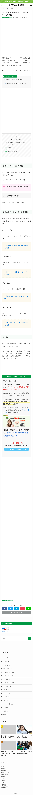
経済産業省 (3, 770)
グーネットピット (5, 772)
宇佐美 (5, 711)
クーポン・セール (8, 675)
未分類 (5, 714)
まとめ (8, 154)
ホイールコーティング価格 (13, 140)
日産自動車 (3, 788)
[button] (4, 608)
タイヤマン (6, 679)
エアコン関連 (6, 658)
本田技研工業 (4, 786)
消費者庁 (3, 768)
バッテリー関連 (7, 700)
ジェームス (11, 149)
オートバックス (12, 145)
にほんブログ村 (6, 631)
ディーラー (6, 693)
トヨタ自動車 (4, 784)
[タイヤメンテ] (16, 5)
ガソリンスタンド (12, 151)
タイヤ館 (5, 690)
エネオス (5, 661)
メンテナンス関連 (8, 704)
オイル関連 (6, 665)
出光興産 (3, 780)
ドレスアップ (6, 697)
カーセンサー (4, 774)
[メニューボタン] (31, 5)
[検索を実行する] (29, 638)
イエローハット (12, 147)
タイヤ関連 (6, 686)
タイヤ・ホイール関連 (7, 17)
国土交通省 (3, 767)
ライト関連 (6, 707)
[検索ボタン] (1, 5)
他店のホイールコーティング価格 (15, 142)
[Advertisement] (16, 34)
